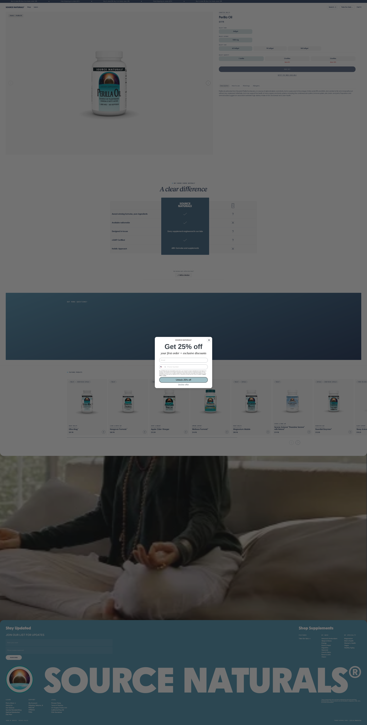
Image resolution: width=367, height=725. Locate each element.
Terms (164, 375)
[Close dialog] (209, 340)
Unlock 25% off (183, 380)
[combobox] (162, 367)
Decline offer (183, 385)
